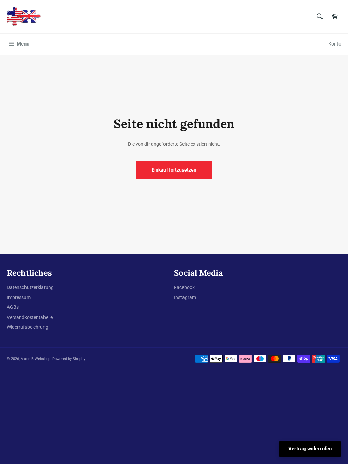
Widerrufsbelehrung (27, 327)
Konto (334, 44)
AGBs (13, 307)
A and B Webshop (35, 359)
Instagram (185, 297)
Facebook (184, 287)
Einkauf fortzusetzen (174, 170)
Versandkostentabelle (30, 317)
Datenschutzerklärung (30, 287)
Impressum (19, 297)
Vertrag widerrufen (310, 449)
